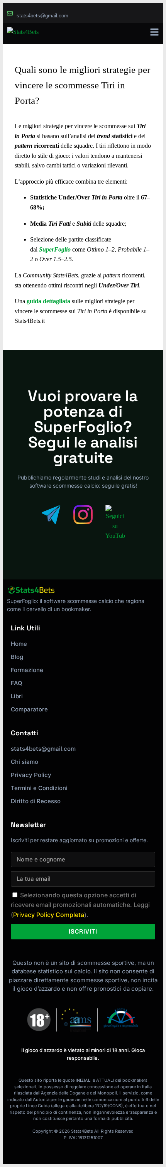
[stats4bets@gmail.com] (10, 13)
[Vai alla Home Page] (23, 34)
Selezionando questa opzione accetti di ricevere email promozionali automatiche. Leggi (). (80, 905)
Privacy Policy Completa (48, 915)
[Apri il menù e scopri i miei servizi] (154, 32)
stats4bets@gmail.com (42, 16)
